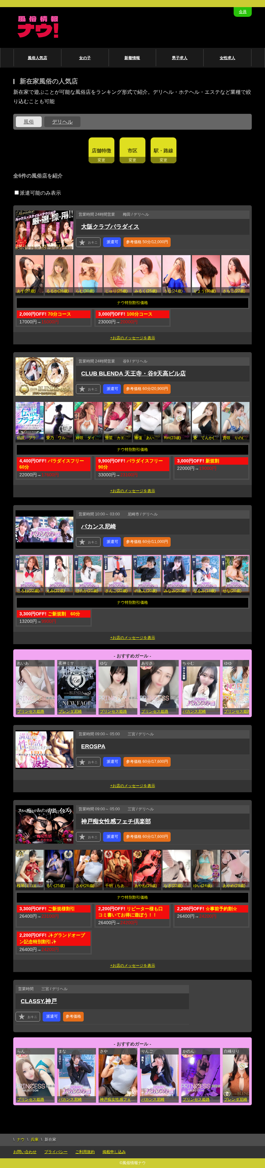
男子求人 (179, 58)
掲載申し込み (114, 1152)
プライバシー (56, 1152)
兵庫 (34, 1139)
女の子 (85, 58)
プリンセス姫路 (30, 711)
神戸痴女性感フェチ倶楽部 (116, 821)
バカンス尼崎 (98, 526)
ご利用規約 (85, 1152)
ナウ (21, 1139)
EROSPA (93, 746)
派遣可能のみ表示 (40, 193)
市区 (132, 150)
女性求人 (227, 58)
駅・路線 (163, 150)
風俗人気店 (37, 58)
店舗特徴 (101, 150)
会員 (243, 11)
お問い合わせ (25, 1152)
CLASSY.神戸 (39, 1001)
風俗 (29, 121)
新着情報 (132, 58)
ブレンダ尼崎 (70, 711)
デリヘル (62, 121)
